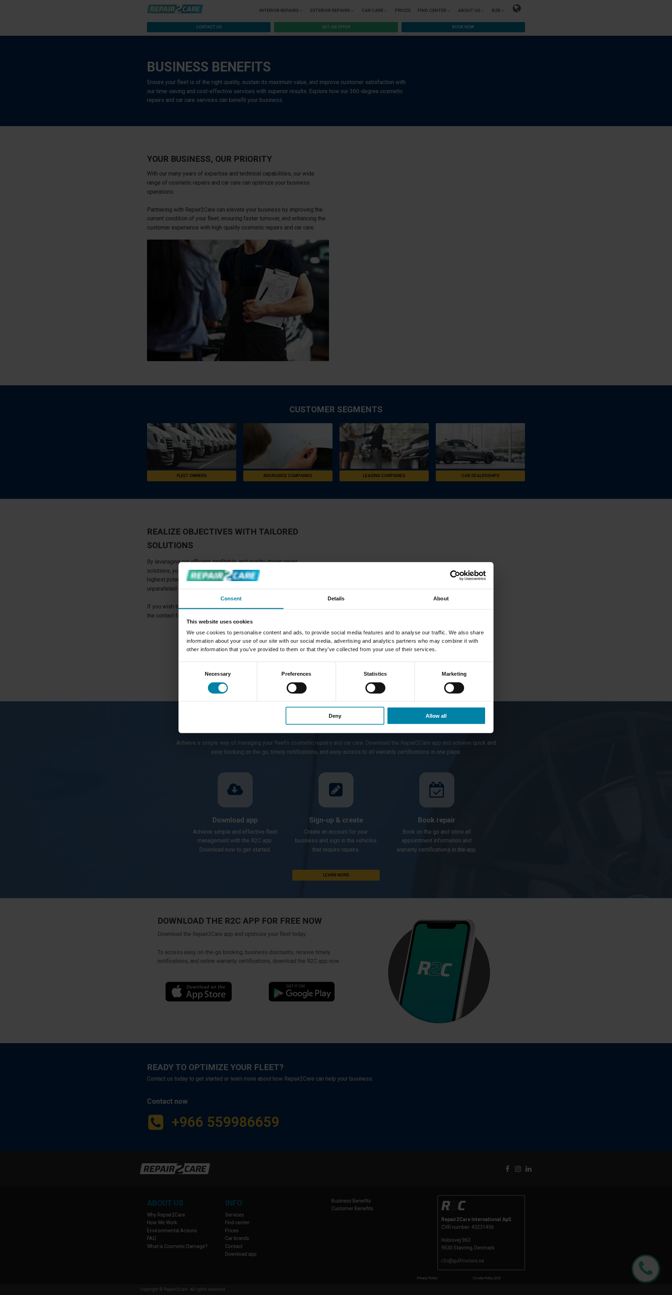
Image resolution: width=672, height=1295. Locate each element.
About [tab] (441, 598)
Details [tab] (336, 598)
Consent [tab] (230, 598)
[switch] (297, 687)
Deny (335, 716)
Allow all (436, 716)
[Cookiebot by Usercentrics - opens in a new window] (455, 575)
